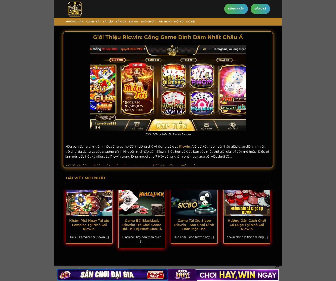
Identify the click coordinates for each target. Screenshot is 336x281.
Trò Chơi (147, 21)
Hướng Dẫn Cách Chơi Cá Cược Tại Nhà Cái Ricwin (247, 225)
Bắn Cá (121, 21)
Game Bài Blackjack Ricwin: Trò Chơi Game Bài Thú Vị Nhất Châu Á (142, 225)
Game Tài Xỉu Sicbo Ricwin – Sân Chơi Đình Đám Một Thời (194, 225)
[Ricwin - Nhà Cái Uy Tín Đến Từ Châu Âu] (82, 9)
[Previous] (65, 221)
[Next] (271, 221)
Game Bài (93, 21)
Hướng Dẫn (75, 21)
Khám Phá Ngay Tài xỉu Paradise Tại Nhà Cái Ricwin (89, 225)
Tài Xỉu (108, 21)
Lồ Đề (190, 21)
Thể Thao (164, 21)
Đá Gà (133, 21)
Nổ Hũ (179, 21)
